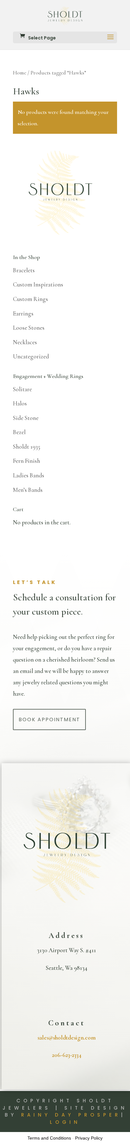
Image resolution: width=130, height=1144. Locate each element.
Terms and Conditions (49, 1138)
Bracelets (24, 270)
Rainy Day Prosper (71, 1115)
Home (19, 72)
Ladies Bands (28, 475)
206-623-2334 (66, 1054)
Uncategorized (31, 356)
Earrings (23, 313)
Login (65, 1122)
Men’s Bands (28, 489)
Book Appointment (49, 719)
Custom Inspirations (38, 284)
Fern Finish (26, 460)
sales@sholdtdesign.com (67, 1037)
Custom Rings (30, 299)
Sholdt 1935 (26, 446)
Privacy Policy (89, 1138)
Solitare (22, 389)
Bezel (19, 432)
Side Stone (25, 418)
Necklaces (25, 342)
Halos (20, 403)
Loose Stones (28, 327)
